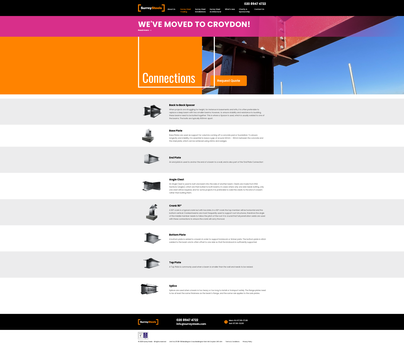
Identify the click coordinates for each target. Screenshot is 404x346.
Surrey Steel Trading (185, 10)
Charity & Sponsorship (244, 10)
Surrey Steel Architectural (215, 10)
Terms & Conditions (232, 342)
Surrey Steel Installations (200, 10)
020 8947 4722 (255, 4)
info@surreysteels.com (191, 324)
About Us (171, 9)
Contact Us (259, 9)
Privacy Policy (247, 342)
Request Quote (228, 80)
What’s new (230, 9)
